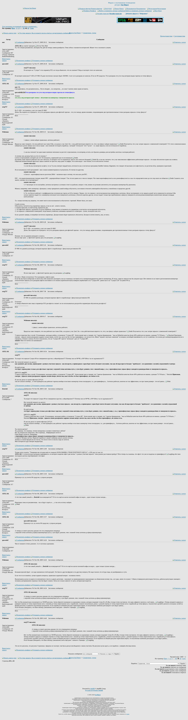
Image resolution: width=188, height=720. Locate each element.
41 (28, 28)
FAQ (110, 8)
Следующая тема (179, 36)
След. (32, 28)
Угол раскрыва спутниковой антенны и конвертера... (20, 26)
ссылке (127, 714)
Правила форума (96, 8)
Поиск (121, 8)
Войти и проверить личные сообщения (139, 11)
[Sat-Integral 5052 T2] (140, 22)
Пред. (13, 28)
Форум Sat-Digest (75, 33)
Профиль (93, 11)
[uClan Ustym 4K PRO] (48, 22)
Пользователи (141, 8)
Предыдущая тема (166, 36)
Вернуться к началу (6, 59)
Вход (160, 11)
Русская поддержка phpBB (94, 690)
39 (23, 28)
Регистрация (161, 8)
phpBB (92, 688)
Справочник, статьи (89, 33)
